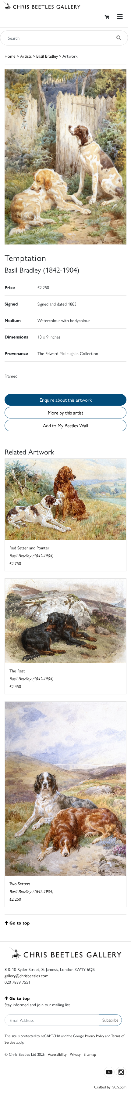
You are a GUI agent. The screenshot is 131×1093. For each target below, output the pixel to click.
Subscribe (110, 1020)
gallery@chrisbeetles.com (26, 975)
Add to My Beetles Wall (65, 425)
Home (10, 56)
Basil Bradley (47, 56)
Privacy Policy (94, 1035)
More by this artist (65, 412)
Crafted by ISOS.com (110, 1087)
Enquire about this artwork (66, 399)
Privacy (75, 1054)
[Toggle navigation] (120, 16)
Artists (26, 56)
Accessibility (57, 1054)
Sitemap (90, 1054)
